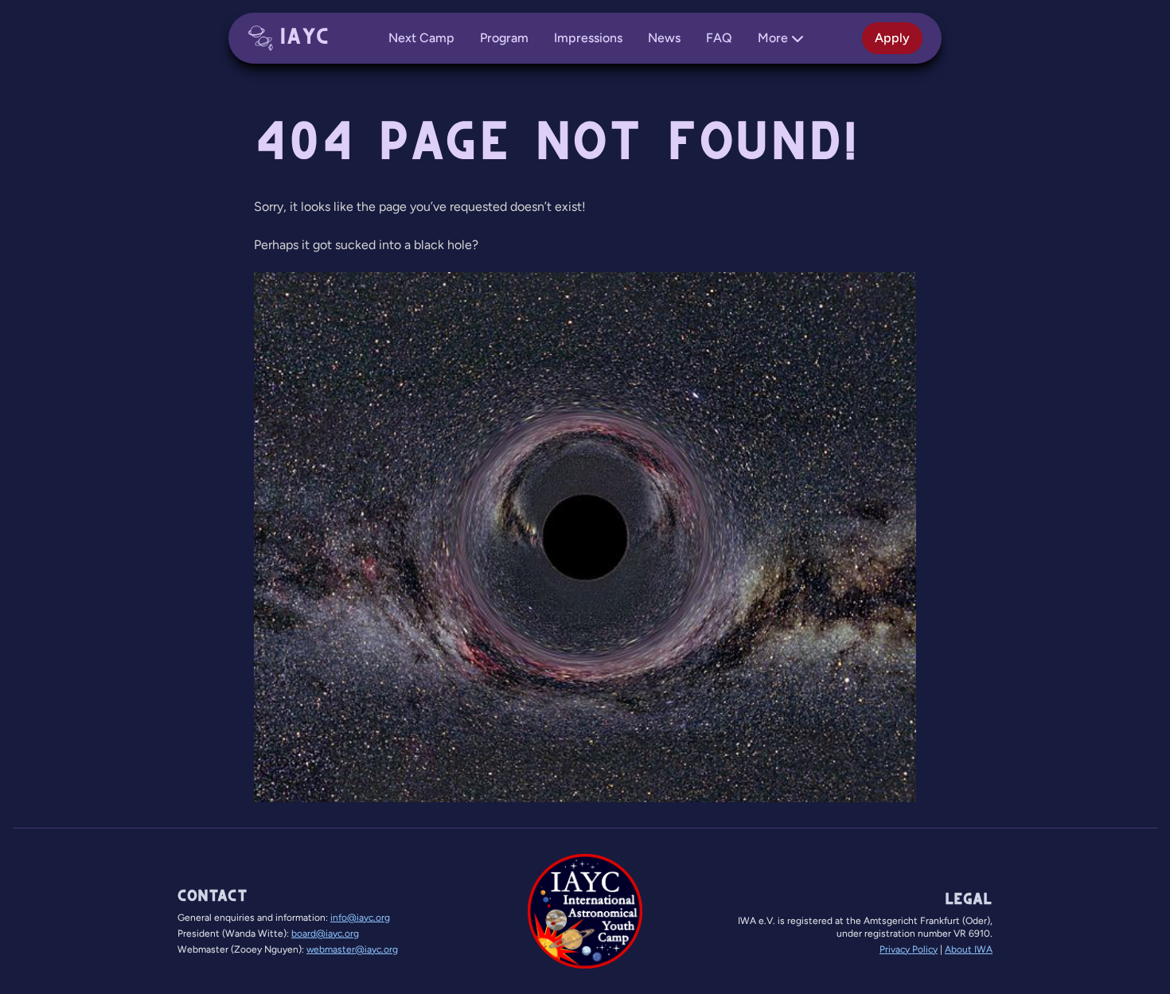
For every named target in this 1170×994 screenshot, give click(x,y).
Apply (892, 37)
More (773, 37)
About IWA (969, 949)
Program (504, 37)
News (664, 37)
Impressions (588, 37)
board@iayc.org (325, 933)
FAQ (719, 37)
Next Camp (421, 37)
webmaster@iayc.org (352, 949)
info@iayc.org (360, 917)
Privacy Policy (908, 949)
